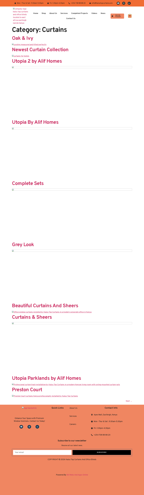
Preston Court (27, 390)
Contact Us (70, 18)
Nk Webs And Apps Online (77, 475)
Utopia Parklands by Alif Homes (46, 378)
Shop (44, 13)
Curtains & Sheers (32, 317)
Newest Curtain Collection (40, 50)
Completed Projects (79, 13)
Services (64, 13)
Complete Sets (28, 184)
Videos (94, 13)
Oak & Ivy (22, 38)
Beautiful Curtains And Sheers (45, 306)
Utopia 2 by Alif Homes (37, 61)
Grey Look (23, 245)
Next (129, 401)
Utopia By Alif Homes (35, 122)
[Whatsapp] (129, 3)
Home (35, 13)
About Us (53, 13)
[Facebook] (118, 3)
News (103, 13)
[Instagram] (123, 3)
